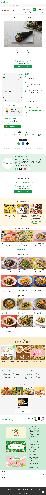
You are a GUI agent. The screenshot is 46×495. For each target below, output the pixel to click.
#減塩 (18, 59)
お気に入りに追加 (23, 66)
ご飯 (4, 77)
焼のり (4, 97)
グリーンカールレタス (7, 91)
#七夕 (4, 59)
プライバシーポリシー (18, 489)
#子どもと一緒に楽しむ (11, 59)
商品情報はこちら (14, 111)
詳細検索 (41, 9)
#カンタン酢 (22, 59)
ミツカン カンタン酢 (7, 80)
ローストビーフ (5, 85)
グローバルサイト (23, 490)
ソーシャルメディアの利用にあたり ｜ (29, 489)
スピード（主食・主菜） (33, 12)
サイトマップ (39, 489)
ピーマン (26, 12)
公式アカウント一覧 (38, 420)
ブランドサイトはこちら (15, 112)
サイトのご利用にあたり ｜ (9, 489)
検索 (34, 9)
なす (22, 12)
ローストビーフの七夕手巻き (15, 5)
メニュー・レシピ (6, 5)
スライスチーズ (5, 88)
